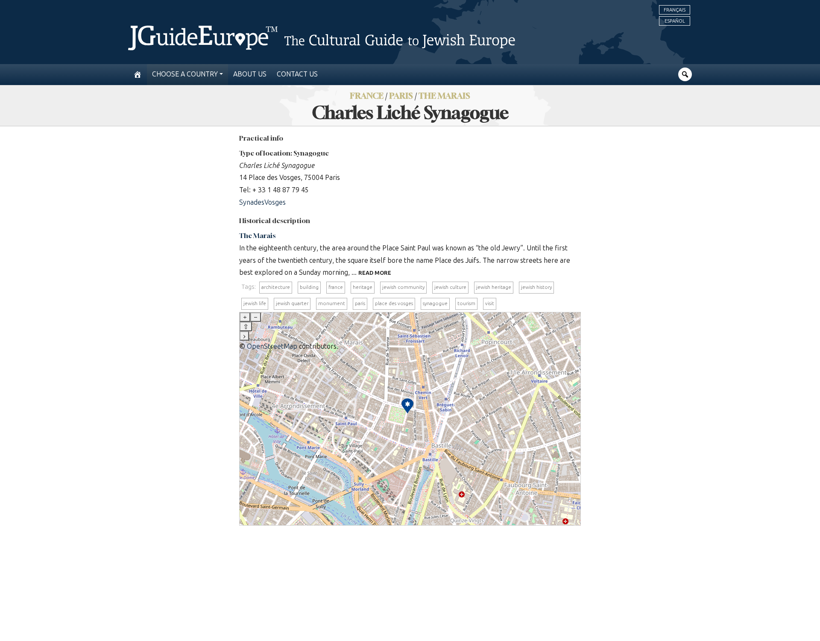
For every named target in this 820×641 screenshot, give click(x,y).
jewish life (254, 303)
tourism (466, 303)
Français (674, 10)
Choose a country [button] (185, 74)
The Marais (444, 95)
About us (249, 74)
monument (331, 303)
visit (489, 303)
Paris (401, 95)
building (309, 287)
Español (675, 21)
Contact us (297, 74)
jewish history (536, 287)
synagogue (435, 303)
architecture (275, 287)
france (335, 287)
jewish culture (450, 287)
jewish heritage (493, 287)
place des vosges (394, 303)
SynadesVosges (262, 202)
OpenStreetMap (272, 346)
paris (360, 303)
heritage (362, 287)
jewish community (403, 287)
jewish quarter (292, 303)
